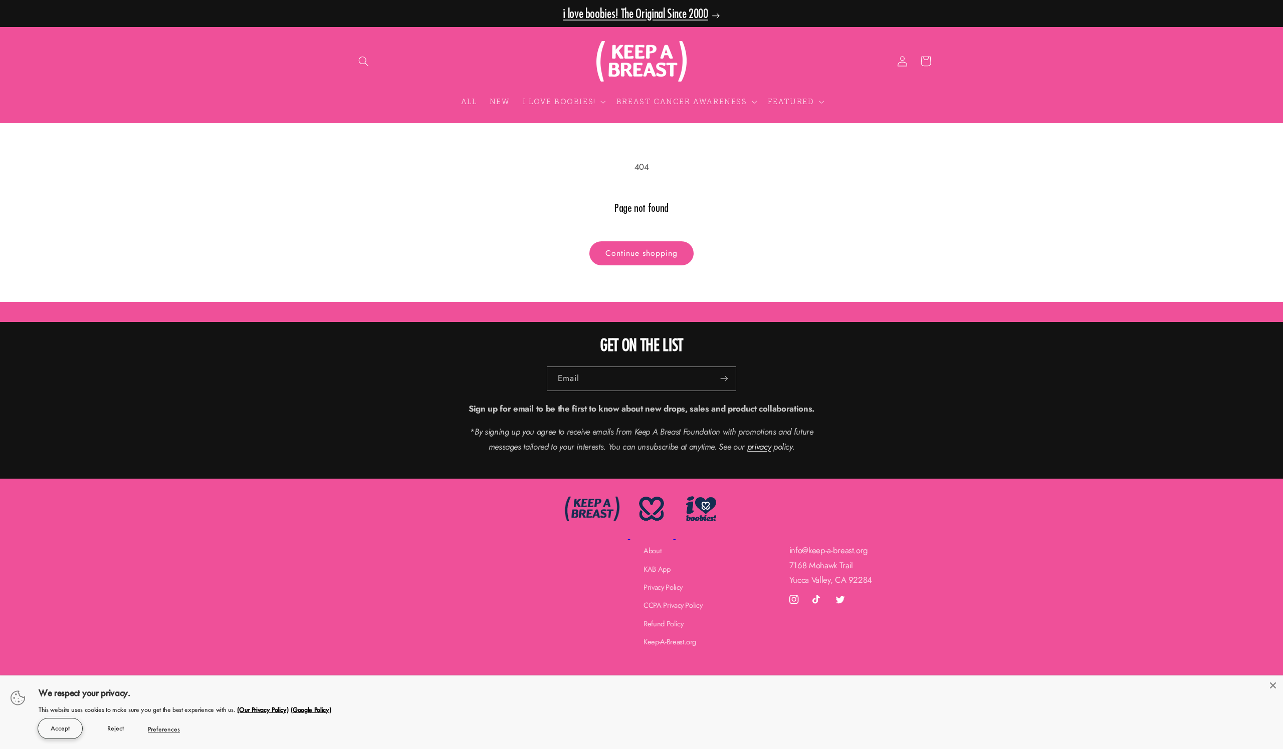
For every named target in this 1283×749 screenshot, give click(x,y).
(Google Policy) (311, 709)
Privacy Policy (663, 587)
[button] (363, 61)
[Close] (1273, 685)
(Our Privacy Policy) (262, 709)
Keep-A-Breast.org (670, 641)
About (653, 550)
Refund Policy (663, 623)
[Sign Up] (724, 378)
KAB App (657, 569)
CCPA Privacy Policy (673, 605)
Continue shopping (641, 253)
